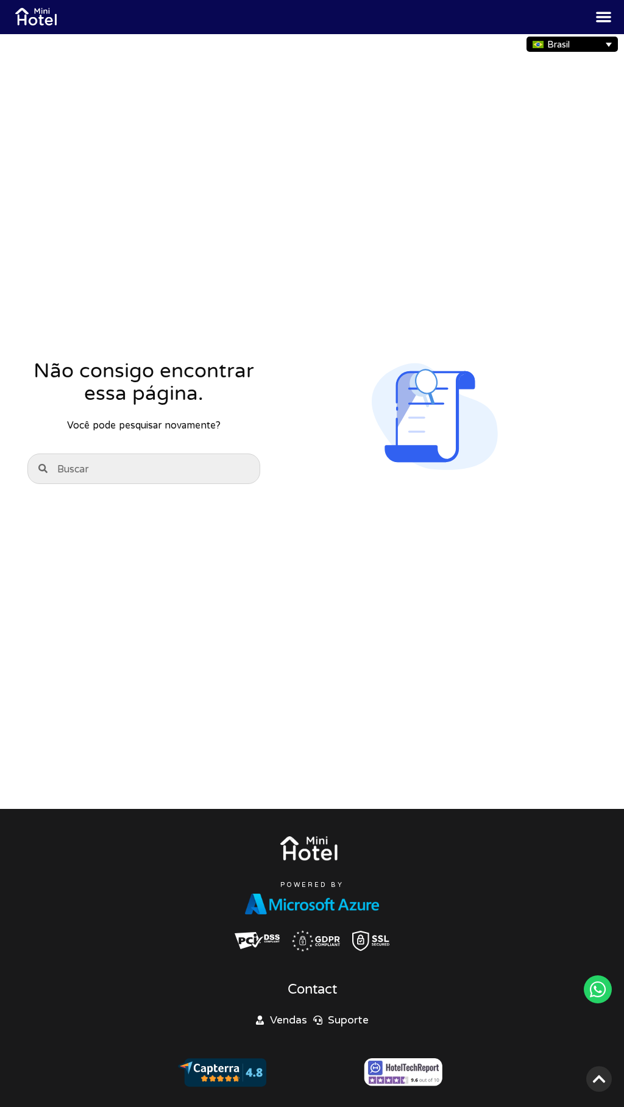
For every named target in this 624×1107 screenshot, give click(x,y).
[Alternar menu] (603, 17)
